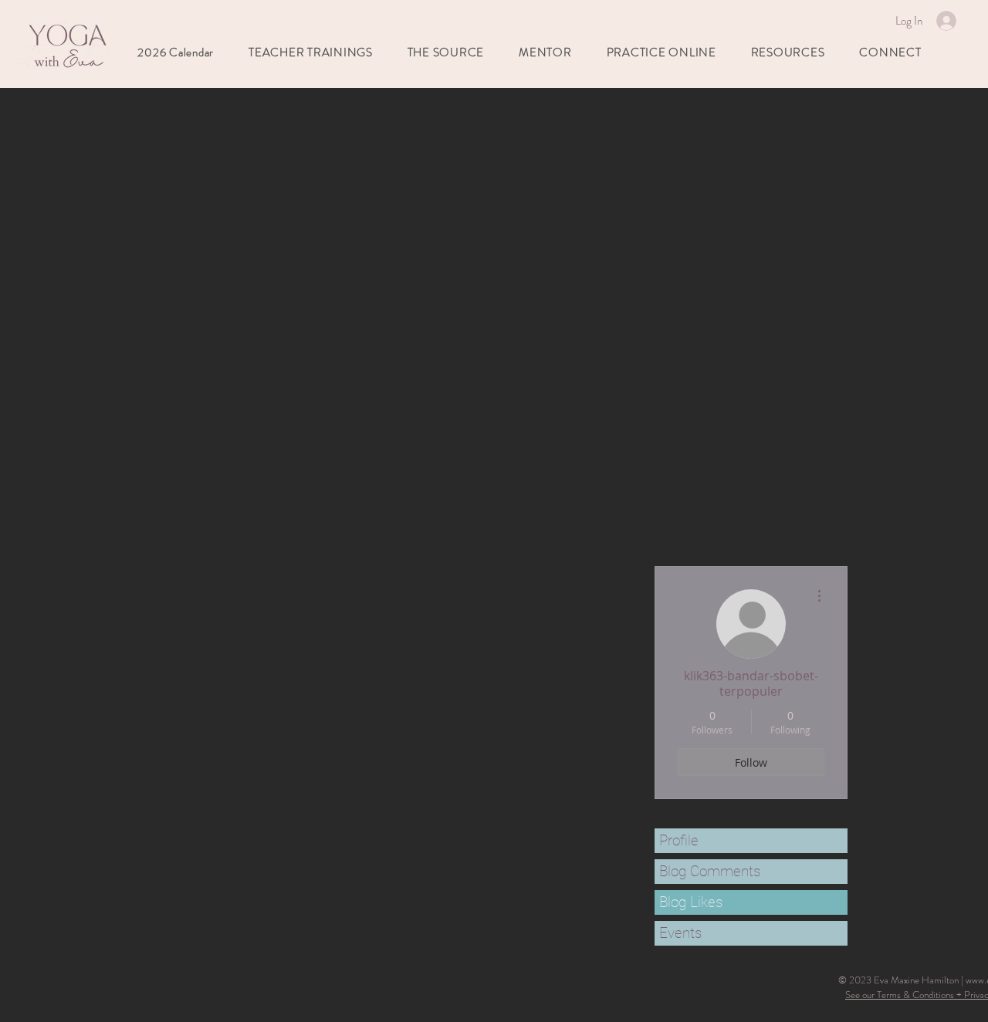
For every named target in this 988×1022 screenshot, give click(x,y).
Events (680, 933)
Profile (679, 840)
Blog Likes (690, 902)
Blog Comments (709, 871)
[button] (545, 52)
